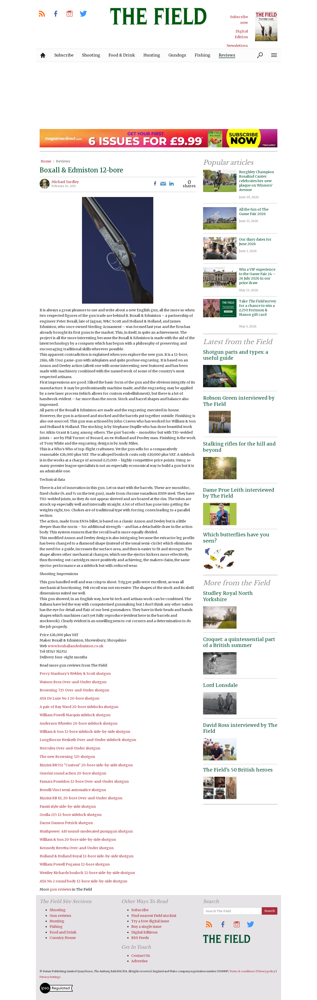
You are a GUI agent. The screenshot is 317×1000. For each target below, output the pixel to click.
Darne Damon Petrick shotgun (66, 823)
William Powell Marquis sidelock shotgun (75, 715)
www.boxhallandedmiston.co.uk (76, 646)
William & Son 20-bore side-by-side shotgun (78, 839)
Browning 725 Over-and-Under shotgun (74, 690)
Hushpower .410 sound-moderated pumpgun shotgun (86, 831)
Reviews (63, 161)
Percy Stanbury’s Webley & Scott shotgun (75, 673)
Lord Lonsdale (220, 685)
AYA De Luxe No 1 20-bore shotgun (69, 698)
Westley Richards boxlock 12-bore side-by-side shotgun (87, 873)
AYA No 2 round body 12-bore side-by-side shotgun (83, 881)
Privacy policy (266, 971)
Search (269, 911)
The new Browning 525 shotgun (67, 756)
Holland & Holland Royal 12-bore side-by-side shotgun (86, 856)
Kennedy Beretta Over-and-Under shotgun (77, 848)
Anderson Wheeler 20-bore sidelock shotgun (78, 723)
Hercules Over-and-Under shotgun (70, 748)
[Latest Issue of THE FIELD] (266, 26)
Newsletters (237, 45)
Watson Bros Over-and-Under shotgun (73, 682)
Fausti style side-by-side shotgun (68, 806)
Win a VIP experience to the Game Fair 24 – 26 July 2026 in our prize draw (257, 276)
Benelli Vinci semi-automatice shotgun (73, 790)
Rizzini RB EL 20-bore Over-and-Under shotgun (81, 798)
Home (46, 161)
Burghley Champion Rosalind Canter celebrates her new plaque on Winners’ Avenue (256, 181)
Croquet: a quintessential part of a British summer (239, 642)
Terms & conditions (242, 971)
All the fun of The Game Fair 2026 (253, 211)
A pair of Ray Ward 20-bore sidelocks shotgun (79, 707)
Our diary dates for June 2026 (255, 241)
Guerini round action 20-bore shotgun (73, 773)
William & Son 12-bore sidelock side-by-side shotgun (85, 731)
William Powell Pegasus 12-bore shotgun (75, 864)
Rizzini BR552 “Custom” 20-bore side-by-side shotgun (86, 765)
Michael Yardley (65, 182)
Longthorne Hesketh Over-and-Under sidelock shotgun (88, 740)
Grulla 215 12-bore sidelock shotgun (71, 814)
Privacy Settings (50, 977)
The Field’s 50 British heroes (238, 770)
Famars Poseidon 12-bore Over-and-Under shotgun (84, 781)
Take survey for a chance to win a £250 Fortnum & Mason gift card (257, 310)
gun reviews (60, 889)
